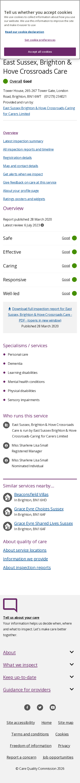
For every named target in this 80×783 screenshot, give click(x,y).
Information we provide (25, 559)
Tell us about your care (21, 617)
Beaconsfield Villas (31, 494)
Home (46, 722)
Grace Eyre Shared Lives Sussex (43, 523)
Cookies (62, 734)
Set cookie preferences (40, 40)
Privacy (64, 745)
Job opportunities (58, 757)
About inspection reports (27, 567)
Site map (65, 722)
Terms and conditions (30, 734)
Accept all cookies (40, 51)
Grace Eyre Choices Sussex (39, 509)
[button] (40, 81)
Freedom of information (30, 745)
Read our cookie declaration (24, 32)
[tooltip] (42, 225)
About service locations (25, 550)
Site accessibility (21, 722)
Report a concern (21, 757)
